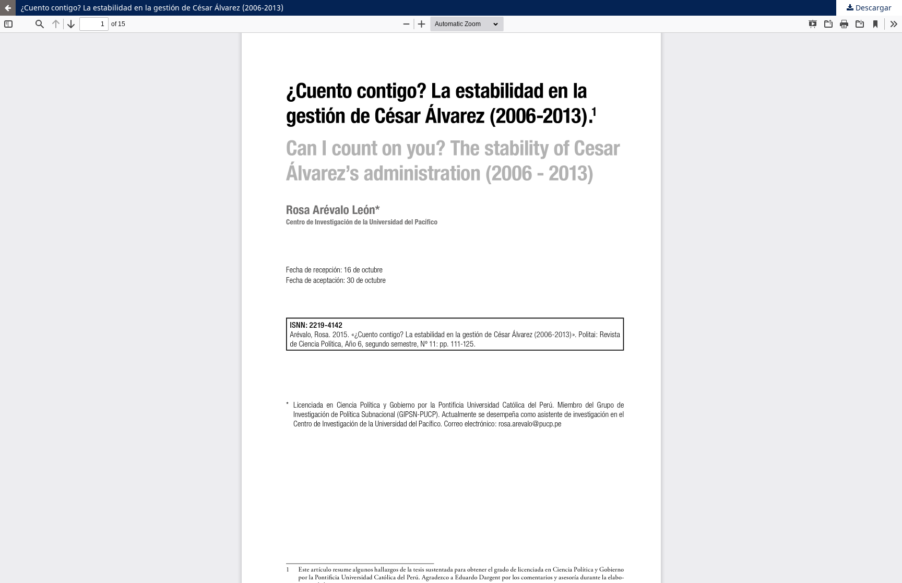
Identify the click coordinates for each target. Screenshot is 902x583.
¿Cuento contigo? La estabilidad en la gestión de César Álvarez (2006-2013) (152, 8)
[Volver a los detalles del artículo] (8, 8)
